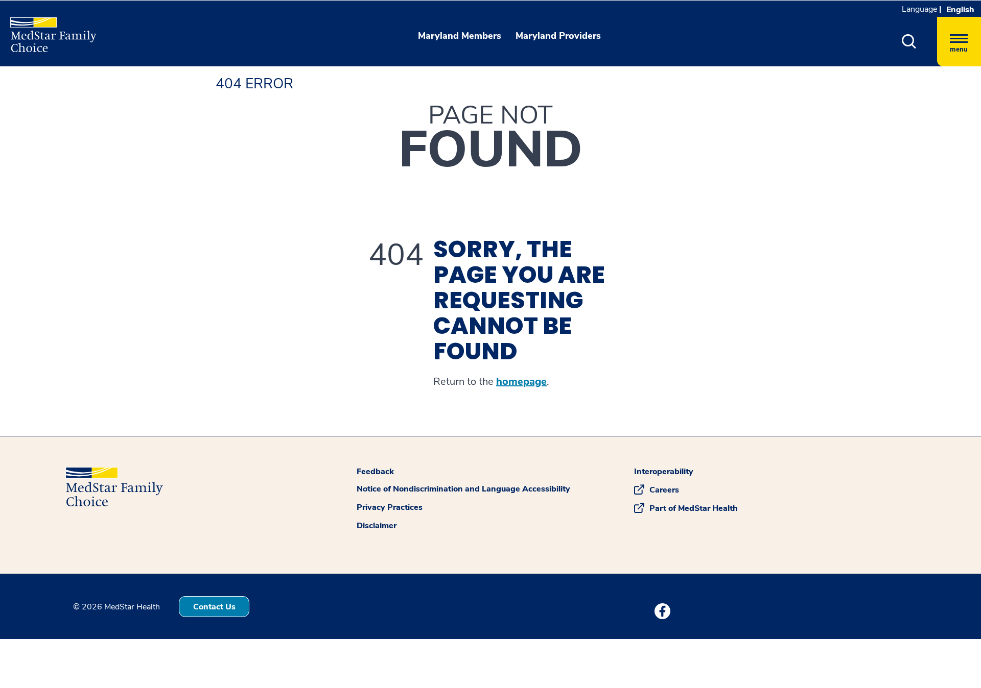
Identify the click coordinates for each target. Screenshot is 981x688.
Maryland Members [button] (459, 36)
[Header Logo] (48, 30)
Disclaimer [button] (376, 525)
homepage (521, 382)
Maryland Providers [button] (558, 36)
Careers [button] (664, 490)
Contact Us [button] (214, 606)
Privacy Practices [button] (390, 507)
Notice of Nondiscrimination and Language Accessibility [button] (463, 489)
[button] (909, 41)
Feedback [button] (375, 471)
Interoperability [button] (663, 471)
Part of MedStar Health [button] (693, 508)
